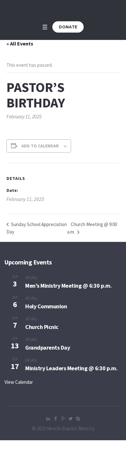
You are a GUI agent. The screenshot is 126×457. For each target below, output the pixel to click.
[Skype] (78, 418)
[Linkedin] (48, 418)
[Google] (63, 418)
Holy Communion (46, 306)
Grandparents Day (47, 347)
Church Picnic (41, 327)
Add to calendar (40, 146)
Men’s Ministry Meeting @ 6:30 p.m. (68, 285)
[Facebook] (55, 418)
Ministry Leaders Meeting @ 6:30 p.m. (71, 368)
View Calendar (19, 382)
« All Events (19, 43)
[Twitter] (70, 418)
